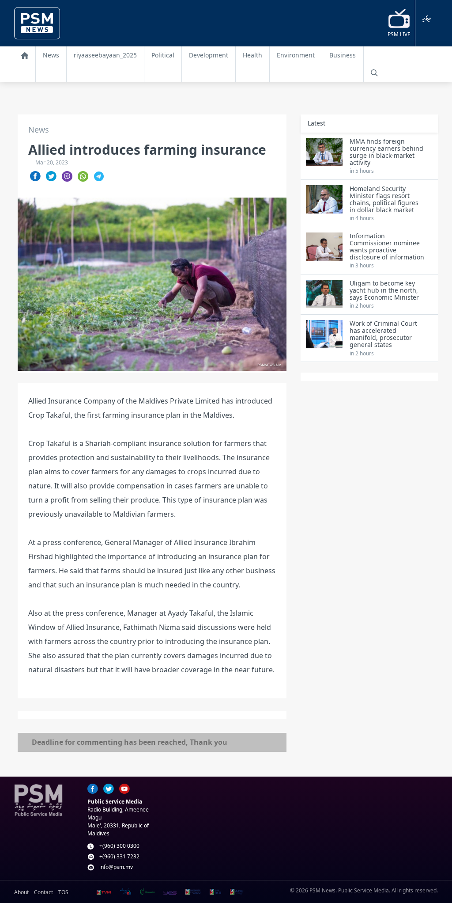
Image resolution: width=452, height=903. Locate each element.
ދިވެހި (426, 18)
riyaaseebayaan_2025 (105, 55)
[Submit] (374, 73)
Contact (43, 892)
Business (342, 55)
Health (252, 55)
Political (162, 55)
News (51, 55)
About (21, 892)
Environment (296, 55)
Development (208, 55)
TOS (63, 892)
